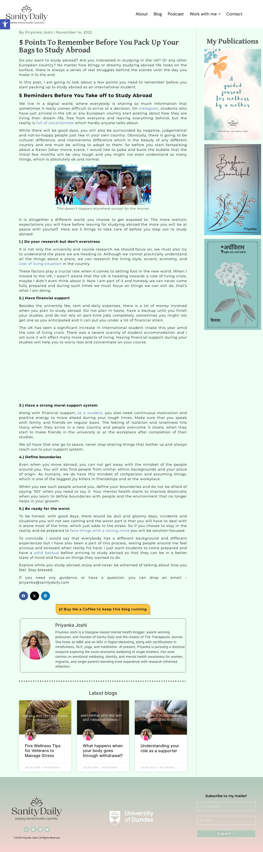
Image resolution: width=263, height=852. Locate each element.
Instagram (148, 108)
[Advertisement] (103, 375)
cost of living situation (40, 264)
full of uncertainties (55, 123)
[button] (5, 24)
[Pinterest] (33, 829)
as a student (90, 413)
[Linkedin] (40, 829)
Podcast (176, 14)
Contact (234, 14)
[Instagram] (26, 829)
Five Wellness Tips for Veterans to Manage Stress (42, 750)
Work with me (203, 14)
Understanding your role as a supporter (160, 748)
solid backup (45, 553)
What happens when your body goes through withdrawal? (103, 750)
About (142, 14)
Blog (158, 14)
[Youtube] (47, 829)
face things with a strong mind (99, 531)
